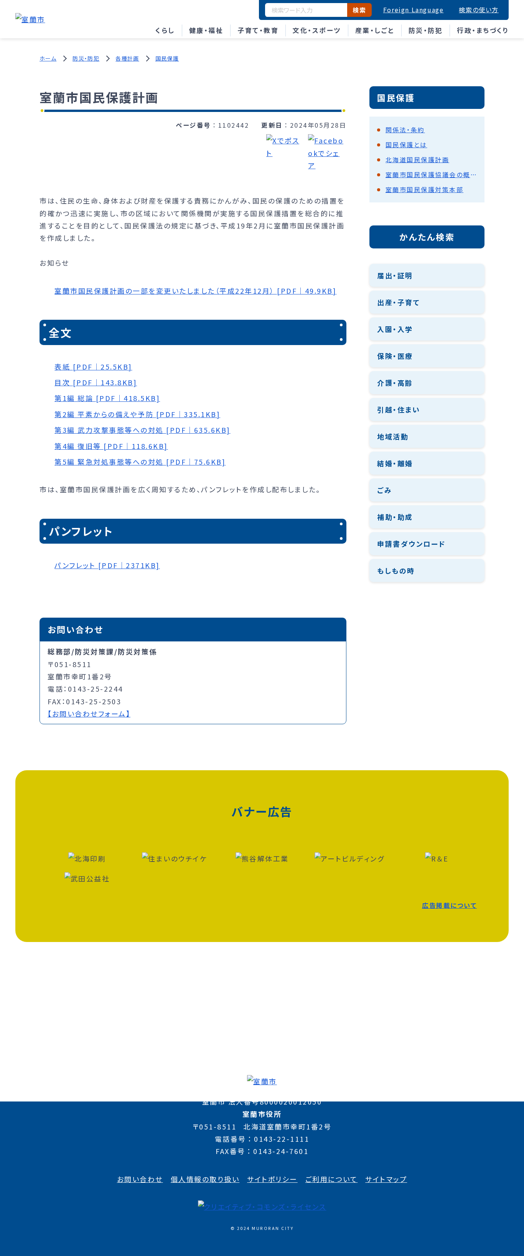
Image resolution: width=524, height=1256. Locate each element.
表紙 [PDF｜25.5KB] (93, 367)
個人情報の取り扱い (205, 1179)
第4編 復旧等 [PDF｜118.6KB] (111, 446)
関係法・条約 (405, 129)
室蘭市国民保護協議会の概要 (431, 174)
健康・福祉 (206, 30)
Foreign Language (413, 9)
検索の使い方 (479, 9)
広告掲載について (449, 905)
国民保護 (167, 58)
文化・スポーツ (317, 30)
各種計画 (127, 58)
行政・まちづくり (483, 30)
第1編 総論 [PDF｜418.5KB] (107, 398)
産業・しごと (374, 30)
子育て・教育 (257, 30)
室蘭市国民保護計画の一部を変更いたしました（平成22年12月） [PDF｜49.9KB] (195, 291)
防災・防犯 (426, 30)
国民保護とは (406, 144)
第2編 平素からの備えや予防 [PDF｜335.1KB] (137, 414)
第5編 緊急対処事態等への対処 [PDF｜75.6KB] (140, 462)
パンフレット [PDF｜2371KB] (107, 565)
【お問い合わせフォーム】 (89, 713)
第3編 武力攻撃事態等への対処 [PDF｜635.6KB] (142, 430)
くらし (165, 30)
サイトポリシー (272, 1179)
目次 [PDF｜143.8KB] (95, 382)
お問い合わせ (140, 1179)
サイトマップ (386, 1179)
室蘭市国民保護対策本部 (425, 189)
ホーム (48, 58)
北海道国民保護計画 (418, 159)
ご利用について (331, 1179)
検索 (359, 10)
